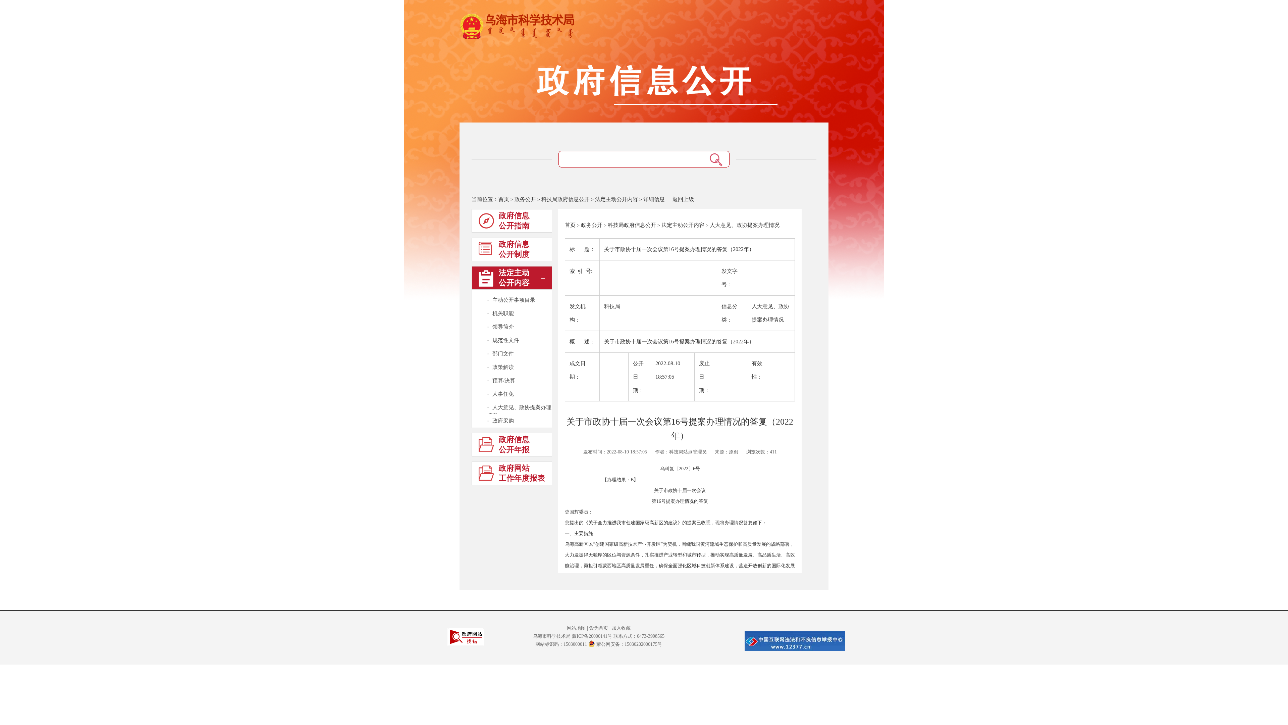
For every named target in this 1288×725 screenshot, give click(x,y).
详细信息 (654, 199)
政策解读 (503, 367)
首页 (503, 199)
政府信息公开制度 (514, 249)
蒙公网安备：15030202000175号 (629, 644)
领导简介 (503, 327)
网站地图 (576, 628)
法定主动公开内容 (616, 199)
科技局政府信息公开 (565, 199)
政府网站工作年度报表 (522, 473)
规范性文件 (505, 340)
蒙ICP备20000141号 (592, 636)
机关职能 (503, 313)
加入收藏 (621, 628)
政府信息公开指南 (514, 220)
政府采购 (503, 421)
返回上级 (683, 199)
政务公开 (525, 199)
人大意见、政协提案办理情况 (519, 408)
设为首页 (598, 628)
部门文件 (503, 353)
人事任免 (503, 394)
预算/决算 (503, 380)
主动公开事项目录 (513, 300)
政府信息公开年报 (514, 444)
